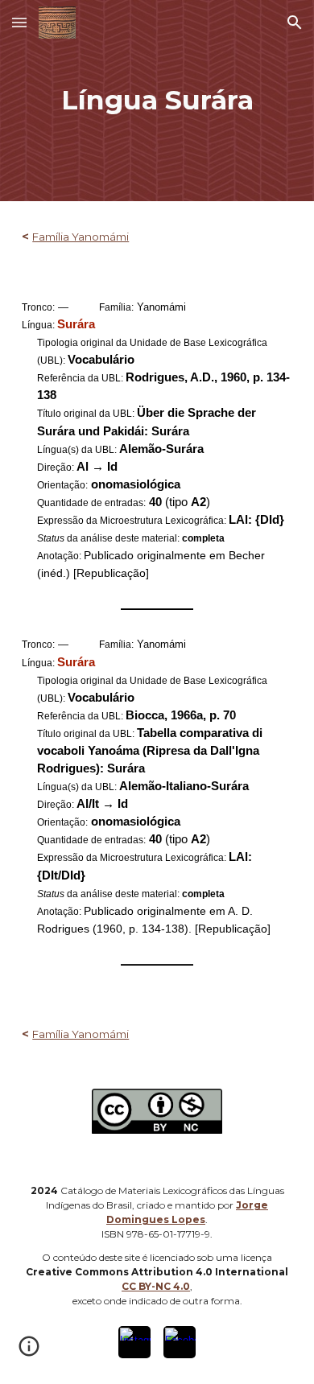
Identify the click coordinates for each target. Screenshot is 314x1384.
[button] (19, 22)
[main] (157, 101)
